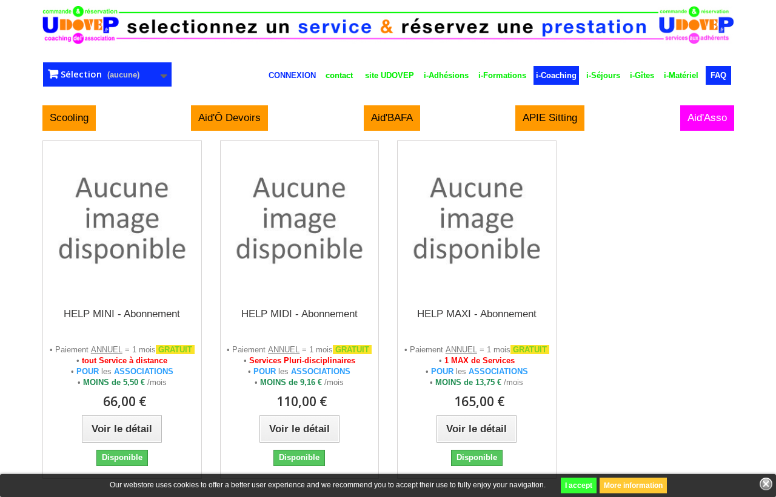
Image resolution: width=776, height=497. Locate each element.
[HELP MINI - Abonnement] (122, 220)
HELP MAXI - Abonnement (477, 314)
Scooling (69, 117)
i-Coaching (556, 75)
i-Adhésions (446, 75)
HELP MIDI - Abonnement (299, 314)
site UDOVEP (389, 75)
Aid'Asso (707, 117)
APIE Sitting (550, 117)
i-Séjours (603, 75)
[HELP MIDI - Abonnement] (299, 220)
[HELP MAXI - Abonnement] (476, 220)
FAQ (718, 75)
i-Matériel (681, 75)
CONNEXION (292, 75)
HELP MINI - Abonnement (122, 314)
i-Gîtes (642, 75)
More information (633, 485)
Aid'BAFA (392, 117)
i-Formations (502, 75)
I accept (578, 485)
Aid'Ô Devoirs (229, 117)
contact (339, 75)
